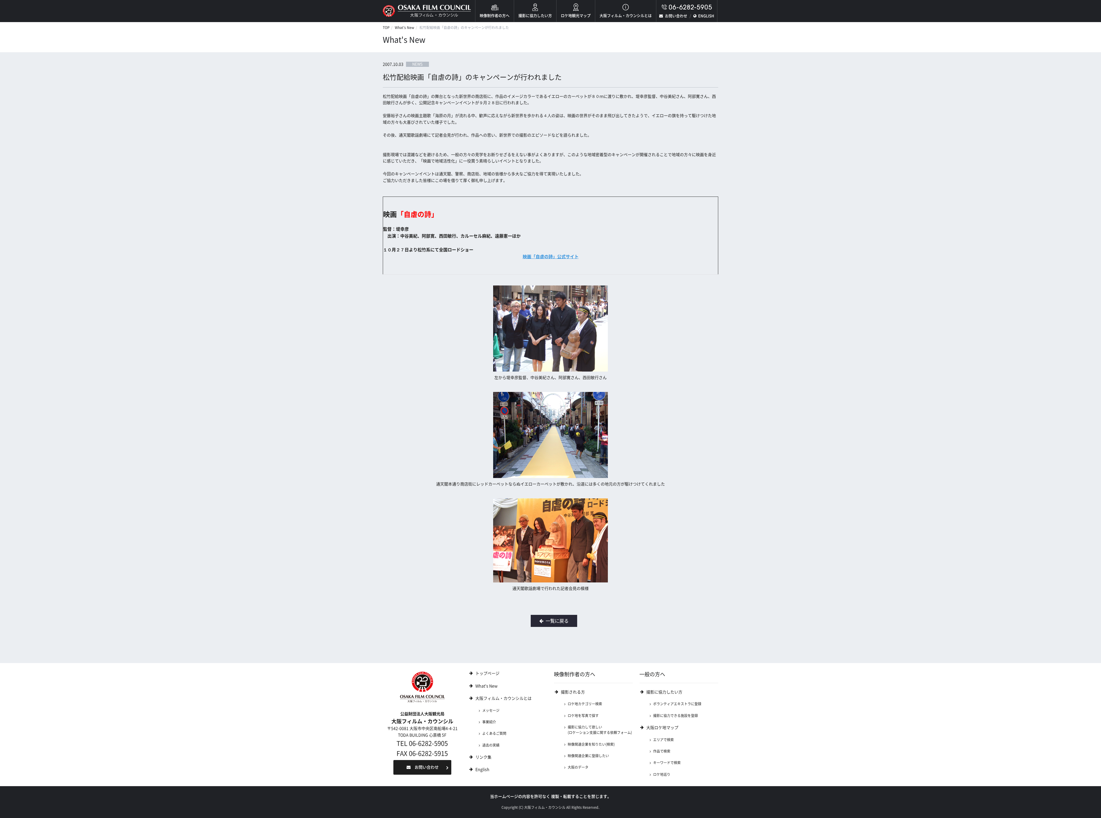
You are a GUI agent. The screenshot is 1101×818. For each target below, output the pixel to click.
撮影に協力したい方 (535, 16)
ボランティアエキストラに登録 (677, 704)
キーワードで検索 (667, 762)
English (482, 770)
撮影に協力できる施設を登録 (675, 715)
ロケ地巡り (661, 774)
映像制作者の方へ (494, 16)
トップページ (487, 673)
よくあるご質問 (494, 733)
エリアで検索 (663, 739)
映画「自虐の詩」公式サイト (551, 256)
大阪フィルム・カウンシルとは (626, 16)
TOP (386, 27)
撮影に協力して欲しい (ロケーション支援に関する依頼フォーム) (600, 729)
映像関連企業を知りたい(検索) (591, 744)
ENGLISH (706, 16)
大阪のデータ (578, 767)
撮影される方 (573, 692)
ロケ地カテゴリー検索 (585, 704)
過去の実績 (490, 745)
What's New (404, 27)
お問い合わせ (676, 16)
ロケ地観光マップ (576, 16)
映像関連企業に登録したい (588, 755)
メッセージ (490, 710)
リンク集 (483, 757)
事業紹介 (489, 722)
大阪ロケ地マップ (662, 728)
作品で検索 (661, 751)
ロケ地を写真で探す (583, 715)
